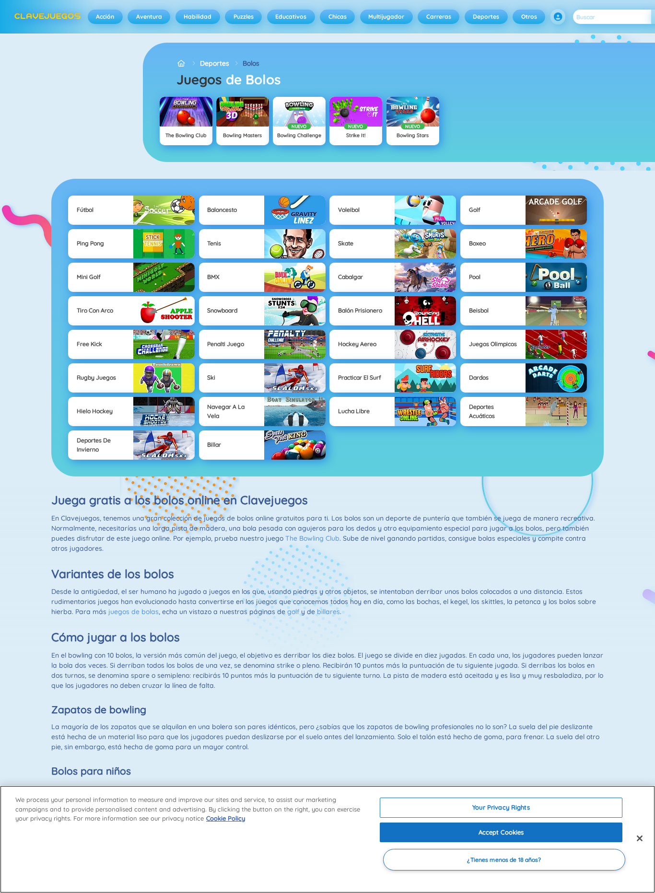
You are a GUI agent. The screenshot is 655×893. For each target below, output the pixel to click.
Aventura (149, 16)
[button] (558, 16)
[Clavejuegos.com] (181, 63)
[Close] (639, 838)
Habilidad (197, 16)
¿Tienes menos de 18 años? (504, 859)
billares (328, 611)
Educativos (290, 16)
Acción (105, 16)
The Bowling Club (312, 538)
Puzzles (244, 16)
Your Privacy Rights (500, 807)
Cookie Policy (225, 818)
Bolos (251, 63)
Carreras (438, 16)
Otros (529, 16)
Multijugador (386, 16)
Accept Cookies (501, 832)
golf (293, 611)
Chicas (337, 16)
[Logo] (47, 17)
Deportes (486, 16)
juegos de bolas (133, 611)
